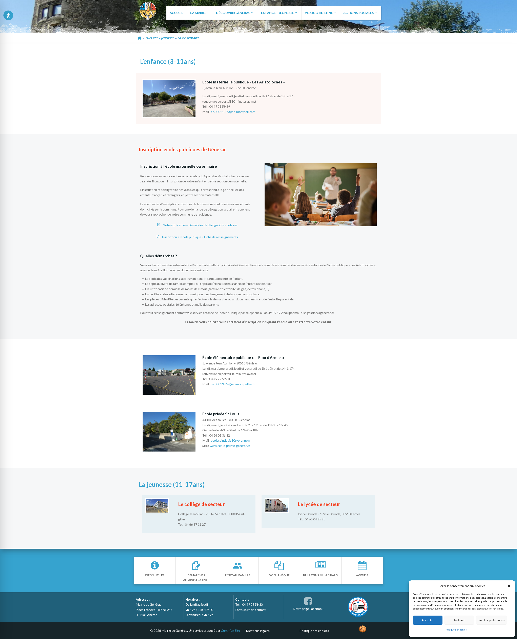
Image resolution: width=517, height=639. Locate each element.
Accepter (428, 620)
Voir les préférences (491, 620)
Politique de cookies (456, 629)
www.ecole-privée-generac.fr (230, 445)
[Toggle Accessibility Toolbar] (8, 15)
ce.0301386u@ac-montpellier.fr (233, 384)
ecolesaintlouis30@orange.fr (231, 440)
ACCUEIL (176, 13)
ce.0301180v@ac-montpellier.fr (233, 112)
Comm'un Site (230, 630)
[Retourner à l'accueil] (139, 38)
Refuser (459, 620)
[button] (509, 586)
